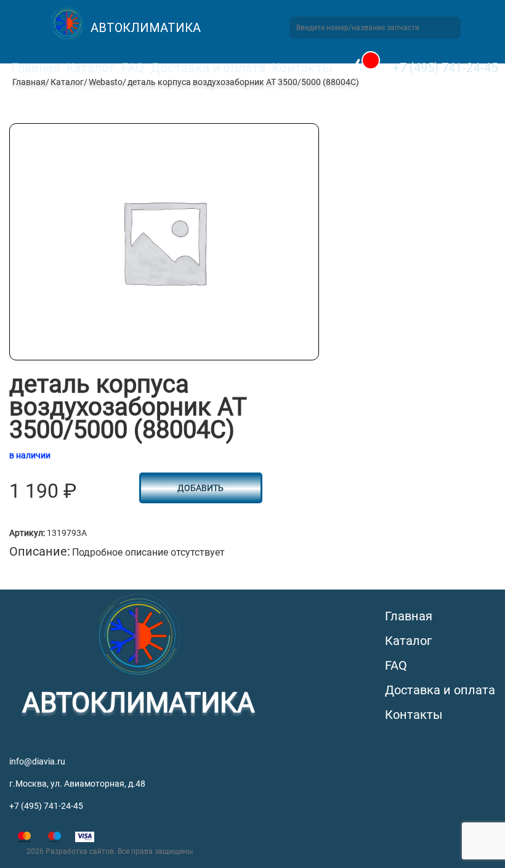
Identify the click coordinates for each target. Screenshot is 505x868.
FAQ (132, 67)
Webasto (106, 82)
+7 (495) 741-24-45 (445, 67)
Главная (35, 67)
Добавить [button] (200, 488)
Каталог (90, 67)
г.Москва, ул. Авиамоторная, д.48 (77, 784)
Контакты (302, 67)
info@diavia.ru (37, 761)
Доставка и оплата (207, 67)
